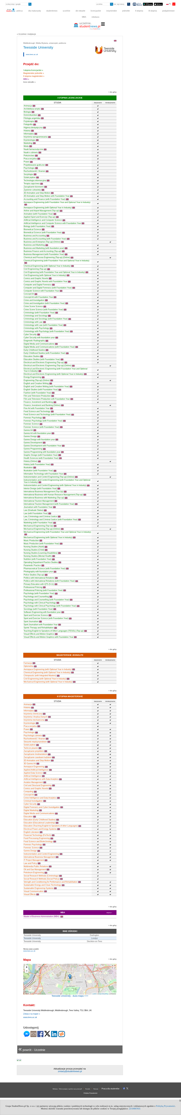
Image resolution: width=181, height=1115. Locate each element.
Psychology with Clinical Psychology (40, 603)
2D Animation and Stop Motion (37, 193)
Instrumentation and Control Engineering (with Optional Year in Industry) (55, 485)
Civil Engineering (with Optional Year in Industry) (45, 275)
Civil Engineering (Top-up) (35, 269)
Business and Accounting (35, 236)
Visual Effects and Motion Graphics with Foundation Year (48, 637)
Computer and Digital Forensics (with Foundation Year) (48, 288)
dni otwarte (80, 11)
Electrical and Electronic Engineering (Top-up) (44, 362)
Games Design (30, 436)
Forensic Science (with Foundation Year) (41, 427)
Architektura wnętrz (32, 109)
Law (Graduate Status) (33, 510)
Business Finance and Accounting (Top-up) (42, 251)
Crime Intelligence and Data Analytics (40, 798)
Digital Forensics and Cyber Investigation (42, 807)
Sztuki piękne (29, 177)
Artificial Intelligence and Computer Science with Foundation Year (52, 223)
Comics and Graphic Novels (36, 278)
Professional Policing (33, 587)
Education (28, 817)
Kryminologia (29, 140)
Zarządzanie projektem (34, 751)
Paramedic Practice (32, 565)
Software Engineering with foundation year (42, 612)
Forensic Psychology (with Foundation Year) (43, 421)
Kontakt (87, 1089)
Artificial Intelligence (32, 776)
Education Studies (32, 356)
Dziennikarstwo (30, 115)
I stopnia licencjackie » (33, 70)
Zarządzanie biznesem (34, 187)
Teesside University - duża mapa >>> (70, 996)
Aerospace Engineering (34, 767)
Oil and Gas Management (35, 869)
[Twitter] (47, 1035)
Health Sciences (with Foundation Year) (41, 458)
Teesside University (32, 935)
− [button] (26, 970)
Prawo (26, 162)
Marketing (28, 143)
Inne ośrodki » (29, 82)
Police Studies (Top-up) (34, 575)
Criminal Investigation (33, 801)
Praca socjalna (30, 159)
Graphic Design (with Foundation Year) (41, 455)
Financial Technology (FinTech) (37, 835)
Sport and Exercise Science (36, 615)
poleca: (19, 11)
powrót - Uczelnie (31, 1049)
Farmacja (28, 663)
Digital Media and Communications (39, 344)
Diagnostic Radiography (34, 341)
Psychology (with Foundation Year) (39, 593)
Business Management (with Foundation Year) (44, 254)
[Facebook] (40, 1036)
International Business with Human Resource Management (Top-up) (53, 495)
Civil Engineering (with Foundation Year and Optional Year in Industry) (54, 272)
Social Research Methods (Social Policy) (41, 879)
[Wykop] (61, 1036)
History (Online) (30, 461)
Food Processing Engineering (37, 838)
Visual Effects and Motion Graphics (39, 634)
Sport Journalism (31, 621)
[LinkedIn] (54, 1036)
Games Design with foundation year (39, 439)
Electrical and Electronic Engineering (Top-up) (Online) (47, 365)
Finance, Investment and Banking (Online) (42, 405)
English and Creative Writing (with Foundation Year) (46, 386)
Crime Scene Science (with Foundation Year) (43, 309)
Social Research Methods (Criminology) (41, 876)
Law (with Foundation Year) (36, 513)
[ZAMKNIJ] (134, 1108)
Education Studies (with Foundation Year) (42, 359)
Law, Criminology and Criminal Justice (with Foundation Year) (50, 519)
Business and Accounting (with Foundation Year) (45, 239)
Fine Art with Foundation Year (36, 408)
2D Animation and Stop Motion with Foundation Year (46, 196)
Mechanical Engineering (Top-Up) (38, 526)
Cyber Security (30, 334)
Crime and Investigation (34, 300)
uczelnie (66, 11)
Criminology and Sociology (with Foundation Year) (46, 319)
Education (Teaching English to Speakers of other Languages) (51, 826)
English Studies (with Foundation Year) (41, 390)
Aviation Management (33, 782)
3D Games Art (30, 763)
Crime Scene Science (33, 306)
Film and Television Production (37, 396)
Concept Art (29, 294)
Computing (28, 791)
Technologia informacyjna (35, 180)
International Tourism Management (39, 501)
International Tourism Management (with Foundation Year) (49, 504)
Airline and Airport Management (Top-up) (41, 211)
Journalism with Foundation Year (38, 507)
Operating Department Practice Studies (41, 562)
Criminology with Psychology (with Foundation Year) (46, 331)
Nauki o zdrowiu (31, 152)
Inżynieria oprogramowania (35, 137)
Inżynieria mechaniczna (34, 720)
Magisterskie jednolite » (33, 73)
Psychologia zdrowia (33, 735)
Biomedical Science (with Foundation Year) (42, 232)
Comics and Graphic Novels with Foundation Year (45, 281)
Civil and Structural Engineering (37, 785)
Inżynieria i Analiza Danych (35, 717)
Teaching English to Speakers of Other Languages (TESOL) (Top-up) (53, 631)
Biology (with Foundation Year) (37, 226)
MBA (84, 17)
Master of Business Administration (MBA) (42, 916)
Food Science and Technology (37, 411)
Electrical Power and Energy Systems (40, 829)
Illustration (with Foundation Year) (38, 471)
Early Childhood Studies (34, 350)
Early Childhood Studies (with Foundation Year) (44, 353)
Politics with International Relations (39, 578)
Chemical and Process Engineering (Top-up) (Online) (47, 257)
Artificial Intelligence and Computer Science (43, 220)
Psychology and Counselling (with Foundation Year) (46, 600)
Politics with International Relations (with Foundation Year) (49, 581)
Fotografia (28, 124)
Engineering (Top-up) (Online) (37, 380)
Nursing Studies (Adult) (34, 547)
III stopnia (152, 11)
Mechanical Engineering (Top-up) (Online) (42, 529)
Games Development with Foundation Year (42, 446)
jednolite (126, 11)
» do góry (112, 92)
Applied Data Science (33, 773)
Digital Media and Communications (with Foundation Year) (49, 347)
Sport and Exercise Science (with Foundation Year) (46, 618)
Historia (27, 131)
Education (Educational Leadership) (39, 823)
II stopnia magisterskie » (33, 76)
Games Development (33, 443)
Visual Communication (33, 891)
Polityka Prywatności (90, 1093)
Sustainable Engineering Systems (38, 888)
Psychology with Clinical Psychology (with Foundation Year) (50, 606)
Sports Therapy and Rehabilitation (39, 628)
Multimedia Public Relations (36, 866)
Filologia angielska (32, 118)
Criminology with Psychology (36, 328)
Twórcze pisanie (31, 748)
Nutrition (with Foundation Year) (37, 559)
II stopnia (139, 11)
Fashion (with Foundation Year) (37, 393)
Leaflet (94, 994)
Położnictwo (29, 155)
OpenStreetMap (103, 994)
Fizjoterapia (29, 121)
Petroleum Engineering (34, 872)
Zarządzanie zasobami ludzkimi (37, 757)
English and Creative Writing (36, 383)
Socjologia (28, 174)
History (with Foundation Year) (37, 464)
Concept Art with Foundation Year (38, 297)
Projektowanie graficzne (34, 165)
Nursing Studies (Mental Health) (38, 556)
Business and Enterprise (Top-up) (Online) (42, 242)
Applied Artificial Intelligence (36, 770)
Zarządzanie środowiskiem (35, 754)
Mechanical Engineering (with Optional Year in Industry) (48, 537)
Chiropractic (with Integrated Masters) (40, 675)
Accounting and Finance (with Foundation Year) (44, 199)
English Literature (31, 832)
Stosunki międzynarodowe (35, 742)
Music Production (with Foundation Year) (41, 544)
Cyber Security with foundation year (39, 337)
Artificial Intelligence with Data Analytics (41, 779)
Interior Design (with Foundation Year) (40, 488)
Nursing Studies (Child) (34, 550)
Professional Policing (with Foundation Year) (43, 590)
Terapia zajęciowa (32, 183)
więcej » (109, 913)
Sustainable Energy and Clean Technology (42, 885)
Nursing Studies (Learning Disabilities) (40, 553)
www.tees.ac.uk (32, 54)
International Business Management (39, 857)
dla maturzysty (34, 11)
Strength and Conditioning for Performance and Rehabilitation (50, 882)
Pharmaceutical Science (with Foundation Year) (44, 568)
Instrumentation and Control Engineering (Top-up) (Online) (49, 477)
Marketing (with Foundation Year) (38, 523)
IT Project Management (34, 860)
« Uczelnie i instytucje (26, 34)
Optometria (28, 666)
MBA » (26, 79)
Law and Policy (30, 863)
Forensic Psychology (33, 418)
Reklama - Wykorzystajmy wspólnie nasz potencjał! (67, 1089)
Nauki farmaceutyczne (33, 149)
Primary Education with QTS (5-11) (39, 584)
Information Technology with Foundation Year (43, 474)
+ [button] (26, 967)
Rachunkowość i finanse (34, 171)
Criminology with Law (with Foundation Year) (43, 325)
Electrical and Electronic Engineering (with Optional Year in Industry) (53, 374)
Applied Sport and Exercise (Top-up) (39, 217)
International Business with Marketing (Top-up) (44, 498)
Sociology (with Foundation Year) (38, 609)
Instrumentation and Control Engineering (41, 854)
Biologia (27, 112)
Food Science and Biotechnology (38, 841)
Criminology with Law (33, 322)
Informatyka (29, 134)
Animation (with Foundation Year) (38, 214)
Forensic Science (31, 424)
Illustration (28, 467)
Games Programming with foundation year (42, 452)
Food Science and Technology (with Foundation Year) (47, 414)
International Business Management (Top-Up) (43, 491)
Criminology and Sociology (35, 316)
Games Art (28, 430)
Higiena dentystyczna (33, 128)
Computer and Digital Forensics (37, 285)
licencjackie (96, 11)
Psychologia (29, 168)
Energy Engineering (32, 377)
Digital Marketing (31, 810)
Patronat (95, 1089)
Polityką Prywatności (165, 1106)
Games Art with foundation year (37, 433)
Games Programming (33, 449)
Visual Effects (30, 894)
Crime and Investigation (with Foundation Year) (44, 303)
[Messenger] (27, 1036)
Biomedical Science (32, 229)
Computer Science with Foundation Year (41, 291)
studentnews (51, 11)
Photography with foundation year (38, 572)
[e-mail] (33, 1036)
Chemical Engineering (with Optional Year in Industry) (47, 266)
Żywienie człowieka (32, 190)
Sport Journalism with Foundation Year (41, 625)
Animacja (28, 106)
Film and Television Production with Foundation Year (47, 399)
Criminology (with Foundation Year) (39, 313)
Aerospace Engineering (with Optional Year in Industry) (48, 208)
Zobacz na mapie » (31, 1014)
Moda (26, 146)
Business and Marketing (34, 245)
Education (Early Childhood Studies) (40, 820)
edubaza (95, 17)
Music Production (31, 540)
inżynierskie (111, 11)
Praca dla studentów (110, 1089)
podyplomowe (168, 11)
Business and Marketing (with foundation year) (44, 248)
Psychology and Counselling (36, 597)
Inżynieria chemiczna (33, 714)
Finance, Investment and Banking (38, 402)
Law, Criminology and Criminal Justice (40, 516)
